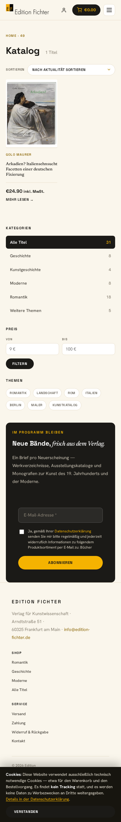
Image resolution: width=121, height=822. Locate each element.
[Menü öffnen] (109, 10)
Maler (37, 405)
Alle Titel (19, 689)
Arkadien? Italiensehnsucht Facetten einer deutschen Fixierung (31, 169)
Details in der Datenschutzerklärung (37, 799)
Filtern (19, 363)
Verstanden (26, 811)
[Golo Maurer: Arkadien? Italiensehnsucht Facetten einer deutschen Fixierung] (31, 113)
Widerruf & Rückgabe (30, 732)
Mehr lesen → (19, 199)
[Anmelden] (63, 10)
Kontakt (18, 740)
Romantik (18, 393)
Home (11, 36)
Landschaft (47, 393)
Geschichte (21, 671)
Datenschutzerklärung (73, 531)
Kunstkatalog (65, 405)
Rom (71, 393)
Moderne (19, 680)
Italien (91, 393)
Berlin (15, 405)
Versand (19, 713)
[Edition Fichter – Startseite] (27, 10)
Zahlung (19, 722)
